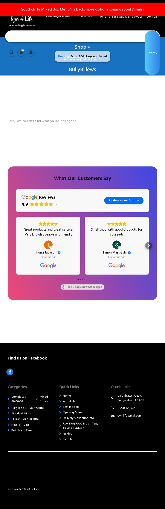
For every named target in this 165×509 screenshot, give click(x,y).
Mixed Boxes (44, 398)
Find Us (67, 439)
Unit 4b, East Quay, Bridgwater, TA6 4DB (128, 16)
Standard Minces (22, 413)
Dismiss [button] (138, 9)
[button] (16, 245)
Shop (80, 47)
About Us (69, 401)
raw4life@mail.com (58, 17)
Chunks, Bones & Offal (25, 419)
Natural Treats (20, 424)
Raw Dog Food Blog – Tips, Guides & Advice (80, 425)
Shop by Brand (80, 58)
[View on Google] (48, 244)
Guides (67, 433)
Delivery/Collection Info (78, 418)
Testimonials (71, 407)
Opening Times (72, 412)
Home (82, 36)
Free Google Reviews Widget (84, 286)
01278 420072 (84, 17)
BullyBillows (82, 69)
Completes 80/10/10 (18, 398)
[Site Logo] (24, 17)
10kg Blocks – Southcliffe (27, 408)
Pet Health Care (21, 430)
